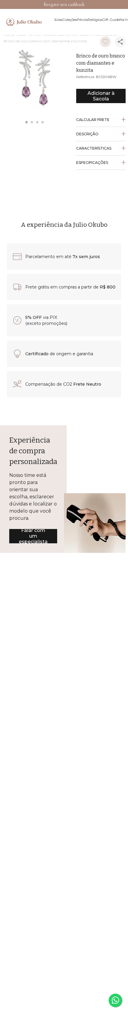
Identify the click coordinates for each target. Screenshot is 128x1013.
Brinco (34, 4)
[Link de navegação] (8, 5)
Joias (21, 4)
